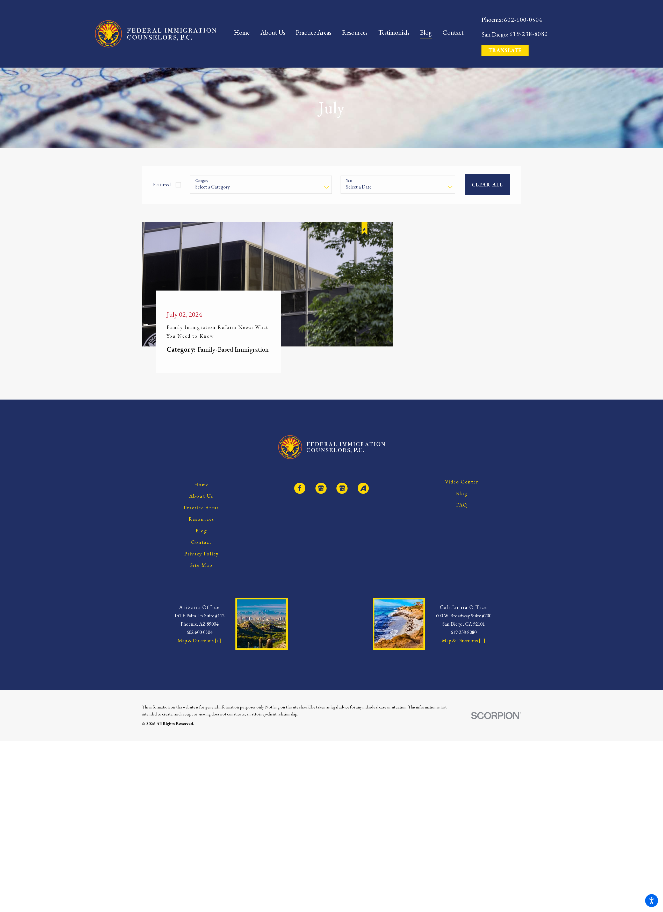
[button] (651, 900)
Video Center (462, 491)
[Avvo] (363, 497)
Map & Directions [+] (199, 650)
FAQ (461, 514)
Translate (505, 50)
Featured (162, 184)
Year (349, 180)
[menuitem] (244, 33)
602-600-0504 (523, 19)
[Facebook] (299, 497)
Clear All (487, 185)
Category (201, 180)
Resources (201, 528)
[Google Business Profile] (321, 497)
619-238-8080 (528, 34)
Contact (201, 551)
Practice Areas (201, 517)
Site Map (201, 574)
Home (201, 493)
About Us (201, 505)
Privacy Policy (201, 563)
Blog (201, 540)
